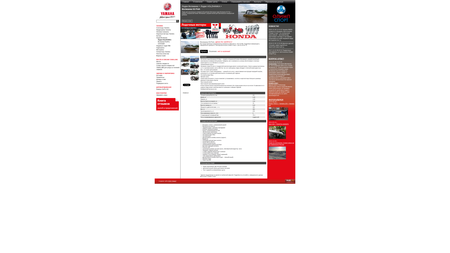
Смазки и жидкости (162, 63)
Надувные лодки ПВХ (163, 46)
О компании (197, 2)
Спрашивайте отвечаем (240, 2)
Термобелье (160, 77)
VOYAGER (161, 44)
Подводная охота (162, 83)
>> (280, 40)
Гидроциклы (160, 48)
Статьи (224, 2)
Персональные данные (274, 2)
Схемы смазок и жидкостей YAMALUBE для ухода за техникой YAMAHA (167, 67)
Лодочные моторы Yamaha (165, 34)
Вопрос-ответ (187, 21)
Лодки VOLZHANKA (164, 40)
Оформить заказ (161, 95)
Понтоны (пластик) (162, 54)
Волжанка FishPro (164, 42)
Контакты (257, 2)
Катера (158, 36)
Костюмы (159, 75)
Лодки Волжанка (161, 38)
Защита (158, 81)
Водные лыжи (161, 56)
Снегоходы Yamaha (162, 28)
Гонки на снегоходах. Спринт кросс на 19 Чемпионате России (281, 143)
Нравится (186, 92)
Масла (158, 61)
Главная (186, 2)
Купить (204, 51)
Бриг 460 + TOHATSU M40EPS (279, 124)
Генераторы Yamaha (163, 52)
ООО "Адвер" (172, 181)
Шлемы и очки (161, 79)
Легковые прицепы (162, 32)
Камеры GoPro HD (162, 89)
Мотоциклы (160, 50)
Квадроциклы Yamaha (163, 30)
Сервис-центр (212, 2)
